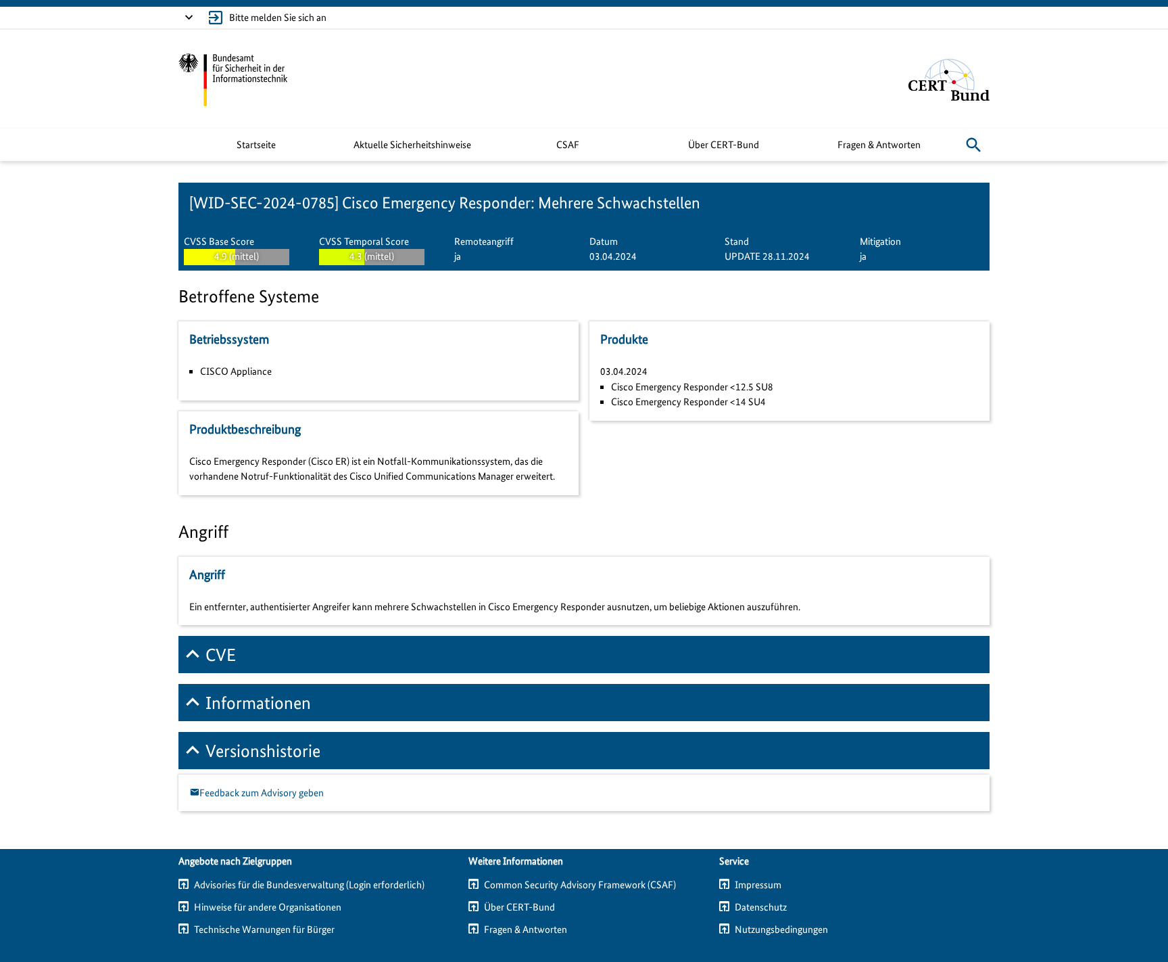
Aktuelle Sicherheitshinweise (412, 145)
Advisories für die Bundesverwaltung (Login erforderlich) (309, 885)
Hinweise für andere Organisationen (267, 907)
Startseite (256, 145)
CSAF (567, 145)
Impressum (758, 885)
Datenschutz (761, 907)
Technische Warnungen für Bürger (264, 929)
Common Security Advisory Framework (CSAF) (580, 885)
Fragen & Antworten (879, 145)
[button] (973, 145)
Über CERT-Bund (723, 145)
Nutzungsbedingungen (781, 929)
